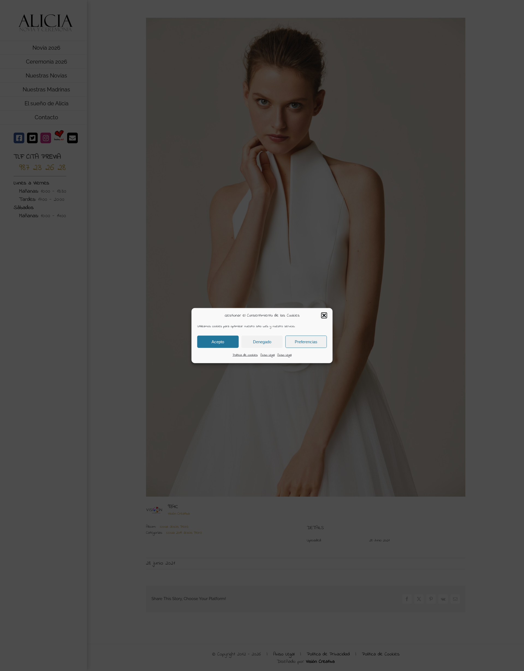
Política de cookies (245, 355)
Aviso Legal (267, 355)
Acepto (218, 341)
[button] (324, 315)
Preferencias (306, 341)
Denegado (262, 341)
